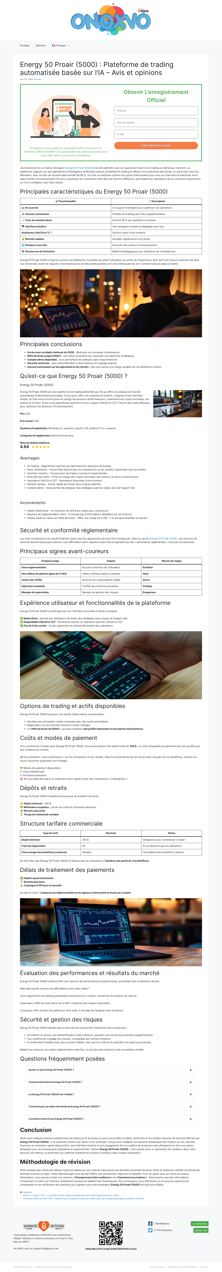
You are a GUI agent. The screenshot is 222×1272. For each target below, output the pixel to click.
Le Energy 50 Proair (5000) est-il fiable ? (51, 1094)
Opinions (41, 45)
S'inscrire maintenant (156, 145)
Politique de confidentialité (182, 1267)
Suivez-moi (201, 1230)
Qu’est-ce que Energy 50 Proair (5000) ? (51, 1069)
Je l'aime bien (199, 1223)
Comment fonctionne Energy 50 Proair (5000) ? (55, 1082)
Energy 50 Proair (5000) (78, 167)
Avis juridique (157, 1267)
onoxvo (37, 79)
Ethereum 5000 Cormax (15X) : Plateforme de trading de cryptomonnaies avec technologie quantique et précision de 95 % (83, 1198)
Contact (204, 1267)
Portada (24, 45)
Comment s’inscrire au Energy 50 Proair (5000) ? (56, 1118)
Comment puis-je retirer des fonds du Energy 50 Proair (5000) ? (64, 1106)
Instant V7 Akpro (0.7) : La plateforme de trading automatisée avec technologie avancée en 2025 (71, 1195)
